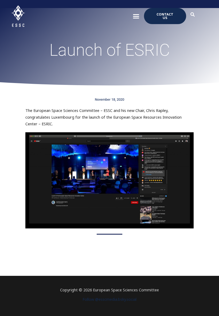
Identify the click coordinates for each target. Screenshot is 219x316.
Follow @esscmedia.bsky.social (109, 299)
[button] (136, 16)
